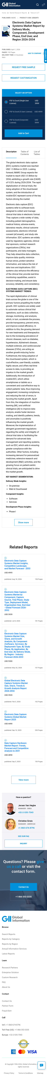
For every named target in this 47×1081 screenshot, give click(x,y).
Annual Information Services (14, 949)
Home (4, 13)
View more (24, 779)
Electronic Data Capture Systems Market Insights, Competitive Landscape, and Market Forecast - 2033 (17, 564)
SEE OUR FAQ (23, 836)
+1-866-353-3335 (24, 896)
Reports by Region (10, 944)
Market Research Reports (18, 13)
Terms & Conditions (25, 1073)
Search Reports (8, 934)
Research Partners (10, 967)
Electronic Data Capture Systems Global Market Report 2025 (15, 717)
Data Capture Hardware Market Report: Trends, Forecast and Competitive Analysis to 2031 (16, 747)
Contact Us (24, 886)
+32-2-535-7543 (25, 812)
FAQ (3, 982)
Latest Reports (8, 954)
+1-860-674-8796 (26, 828)
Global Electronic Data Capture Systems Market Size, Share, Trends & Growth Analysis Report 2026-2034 (16, 685)
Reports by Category (11, 939)
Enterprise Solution (10, 972)
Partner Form (7, 1006)
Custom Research (9, 977)
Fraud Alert (6, 1011)
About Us (6, 987)
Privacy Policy (9, 1073)
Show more (23, 522)
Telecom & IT (34, 13)
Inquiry (23, 843)
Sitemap (40, 1073)
